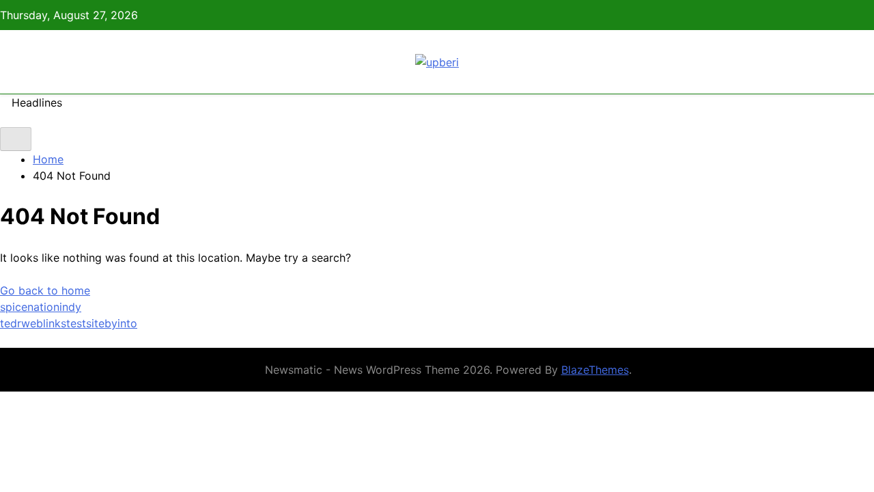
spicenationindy (40, 307)
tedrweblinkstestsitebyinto (68, 323)
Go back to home (45, 290)
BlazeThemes (595, 370)
